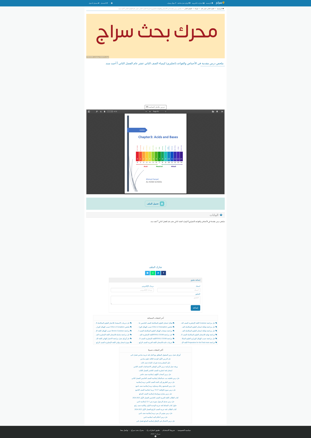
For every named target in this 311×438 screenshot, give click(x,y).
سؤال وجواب (171, 3)
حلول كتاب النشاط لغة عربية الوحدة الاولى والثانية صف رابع (155, 405)
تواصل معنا (124, 430)
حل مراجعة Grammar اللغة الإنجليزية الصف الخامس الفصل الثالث (197, 323)
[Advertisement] (155, 86)
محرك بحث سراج (137, 430)
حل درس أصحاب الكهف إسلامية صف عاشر (155, 374)
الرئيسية (209, 3)
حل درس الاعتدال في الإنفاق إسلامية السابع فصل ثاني (155, 421)
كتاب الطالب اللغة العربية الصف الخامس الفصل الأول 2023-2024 (155, 398)
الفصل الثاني (188, 8)
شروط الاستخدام (169, 430)
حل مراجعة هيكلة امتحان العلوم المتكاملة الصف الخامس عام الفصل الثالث (197, 331)
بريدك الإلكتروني (148, 286)
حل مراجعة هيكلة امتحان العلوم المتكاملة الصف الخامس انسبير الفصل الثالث (197, 327)
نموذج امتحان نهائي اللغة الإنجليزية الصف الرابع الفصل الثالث (112, 342)
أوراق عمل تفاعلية (183, 3)
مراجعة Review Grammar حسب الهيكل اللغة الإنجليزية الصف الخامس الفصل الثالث (112, 331)
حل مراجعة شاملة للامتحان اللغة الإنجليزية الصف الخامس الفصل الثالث (112, 335)
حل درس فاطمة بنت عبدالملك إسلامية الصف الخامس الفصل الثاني (155, 378)
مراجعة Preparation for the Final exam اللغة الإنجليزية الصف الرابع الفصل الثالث (197, 342)
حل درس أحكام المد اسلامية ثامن (155, 417)
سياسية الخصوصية (184, 430)
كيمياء (196, 8)
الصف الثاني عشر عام (207, 8)
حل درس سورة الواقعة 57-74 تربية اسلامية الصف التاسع (155, 390)
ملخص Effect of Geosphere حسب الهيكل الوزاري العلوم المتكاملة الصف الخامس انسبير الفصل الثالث (112, 327)
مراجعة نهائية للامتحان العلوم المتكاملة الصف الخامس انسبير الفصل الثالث (197, 335)
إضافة (195, 308)
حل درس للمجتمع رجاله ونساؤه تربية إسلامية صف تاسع (155, 386)
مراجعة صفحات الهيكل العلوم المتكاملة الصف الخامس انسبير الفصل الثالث (155, 331)
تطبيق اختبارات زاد (153, 430)
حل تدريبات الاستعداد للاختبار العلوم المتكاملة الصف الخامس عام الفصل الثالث (112, 323)
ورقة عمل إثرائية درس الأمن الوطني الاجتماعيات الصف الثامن (156, 367)
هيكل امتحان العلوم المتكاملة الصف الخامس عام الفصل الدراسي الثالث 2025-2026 (155, 323)
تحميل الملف (153, 203)
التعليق (197, 294)
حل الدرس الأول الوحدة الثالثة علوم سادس (155, 359)
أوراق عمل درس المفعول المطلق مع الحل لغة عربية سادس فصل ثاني (155, 355)
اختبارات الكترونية (197, 3)
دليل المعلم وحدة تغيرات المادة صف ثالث (155, 363)
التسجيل (103, 3)
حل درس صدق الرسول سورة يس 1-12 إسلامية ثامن (155, 402)
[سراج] (220, 3)
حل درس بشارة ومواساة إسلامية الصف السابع (155, 394)
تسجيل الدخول (93, 3)
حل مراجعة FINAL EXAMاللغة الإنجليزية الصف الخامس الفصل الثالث (155, 335)
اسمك (198, 286)
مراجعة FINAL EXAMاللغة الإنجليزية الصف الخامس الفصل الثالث (155, 338)
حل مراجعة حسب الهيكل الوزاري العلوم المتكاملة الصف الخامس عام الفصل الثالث (197, 338)
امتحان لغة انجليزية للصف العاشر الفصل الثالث (155, 370)
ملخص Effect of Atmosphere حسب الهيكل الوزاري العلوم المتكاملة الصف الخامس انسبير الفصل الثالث (155, 327)
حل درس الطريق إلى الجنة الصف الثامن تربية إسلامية (155, 382)
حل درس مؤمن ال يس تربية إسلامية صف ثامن (155, 413)
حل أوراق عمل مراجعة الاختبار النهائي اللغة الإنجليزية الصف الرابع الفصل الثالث (112, 338)
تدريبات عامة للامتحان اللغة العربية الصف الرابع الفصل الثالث (155, 342)
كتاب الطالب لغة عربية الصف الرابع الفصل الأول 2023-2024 (155, 409)
